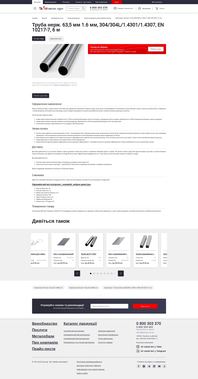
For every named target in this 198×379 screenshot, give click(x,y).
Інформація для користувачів (91, 369)
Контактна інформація (144, 342)
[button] (77, 273)
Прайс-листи (44, 348)
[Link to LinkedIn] (154, 366)
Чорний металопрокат (74, 331)
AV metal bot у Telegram (153, 351)
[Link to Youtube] (159, 366)
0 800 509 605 (144, 327)
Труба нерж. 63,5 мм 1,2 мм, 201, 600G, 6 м (48, 288)
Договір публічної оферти (89, 365)
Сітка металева (105, 338)
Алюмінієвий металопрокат (76, 338)
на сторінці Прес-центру (146, 142)
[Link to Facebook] (138, 366)
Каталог (37, 2)
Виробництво (50, 2)
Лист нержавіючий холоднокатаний (99, 254)
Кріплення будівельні (108, 334)
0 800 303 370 (99, 7)
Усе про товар (39, 39)
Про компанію (45, 342)
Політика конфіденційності (89, 361)
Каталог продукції (80, 323)
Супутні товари (105, 342)
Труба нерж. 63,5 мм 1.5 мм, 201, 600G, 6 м (83, 288)
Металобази (43, 335)
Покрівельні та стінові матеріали (79, 342)
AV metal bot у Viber (151, 346)
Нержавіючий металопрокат (77, 334)
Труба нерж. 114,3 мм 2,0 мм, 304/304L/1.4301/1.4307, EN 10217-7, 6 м (128, 288)
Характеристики (55, 39)
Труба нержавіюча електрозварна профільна (126, 254)
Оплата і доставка (83, 2)
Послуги (66, 2)
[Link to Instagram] (143, 366)
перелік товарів (77, 211)
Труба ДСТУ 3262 (69, 254)
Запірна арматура (106, 331)
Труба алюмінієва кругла (154, 254)
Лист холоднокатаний (44, 254)
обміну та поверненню (61, 85)
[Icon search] (83, 8)
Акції (117, 2)
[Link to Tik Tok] (164, 366)
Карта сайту (82, 373)
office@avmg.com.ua (145, 332)
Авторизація (146, 8)
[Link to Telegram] (149, 366)
